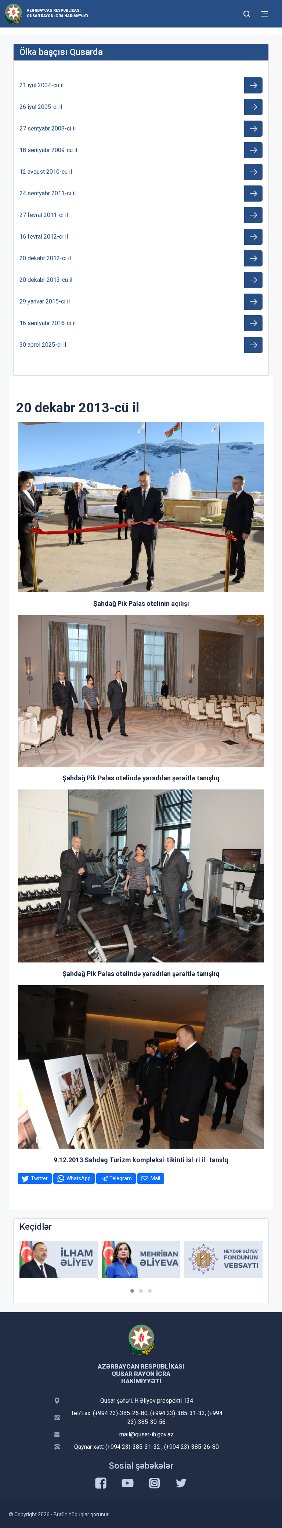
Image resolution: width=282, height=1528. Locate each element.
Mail (155, 1178)
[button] (132, 1291)
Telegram (120, 1178)
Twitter (39, 1178)
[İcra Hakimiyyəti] (13, 13)
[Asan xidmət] (223, 1259)
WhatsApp (78, 1178)
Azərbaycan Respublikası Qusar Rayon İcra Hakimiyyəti (57, 13)
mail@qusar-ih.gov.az (146, 1434)
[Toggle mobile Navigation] (264, 14)
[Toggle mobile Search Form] (247, 13)
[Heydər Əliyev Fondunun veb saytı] (141, 1259)
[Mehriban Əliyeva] (58, 1259)
